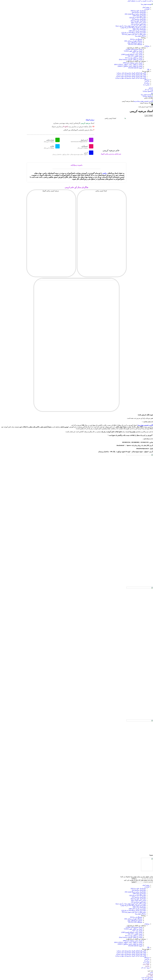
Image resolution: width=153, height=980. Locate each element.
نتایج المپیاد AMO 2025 (139, 15)
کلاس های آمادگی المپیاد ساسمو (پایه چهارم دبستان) (130, 78)
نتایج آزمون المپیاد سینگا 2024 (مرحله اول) (133, 32)
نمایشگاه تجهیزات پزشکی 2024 (133, 41)
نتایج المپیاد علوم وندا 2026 (138, 10)
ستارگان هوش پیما (140, 36)
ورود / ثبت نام (145, 967)
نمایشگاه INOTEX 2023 (135, 44)
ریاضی (104, 173)
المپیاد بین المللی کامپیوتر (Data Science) (130, 59)
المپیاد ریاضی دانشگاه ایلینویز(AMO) (131, 54)
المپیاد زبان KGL (137, 52)
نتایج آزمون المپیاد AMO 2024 (137, 31)
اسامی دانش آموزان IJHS (138, 22)
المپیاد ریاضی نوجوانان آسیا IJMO (132, 63)
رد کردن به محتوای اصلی (135, 1)
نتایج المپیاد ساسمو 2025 (139, 19)
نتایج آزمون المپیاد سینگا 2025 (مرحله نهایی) (133, 27)
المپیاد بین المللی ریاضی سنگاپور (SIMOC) (130, 66)
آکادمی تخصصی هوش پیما (145, 101)
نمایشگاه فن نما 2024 (136, 39)
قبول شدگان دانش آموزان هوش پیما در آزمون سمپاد (130, 26)
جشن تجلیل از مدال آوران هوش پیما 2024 (134, 34)
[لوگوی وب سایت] (147, 4)
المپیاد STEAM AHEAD (135, 68)
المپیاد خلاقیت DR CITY (135, 56)
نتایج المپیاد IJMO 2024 (139, 29)
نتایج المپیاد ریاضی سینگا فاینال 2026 (135, 14)
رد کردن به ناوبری (147, 1)
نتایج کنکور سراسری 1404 (138, 24)
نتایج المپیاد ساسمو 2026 (139, 12)
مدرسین (136, 101)
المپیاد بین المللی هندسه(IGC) (133, 58)
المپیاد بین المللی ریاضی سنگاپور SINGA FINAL (128, 64)
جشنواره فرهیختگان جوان (134, 42)
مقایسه (147, 966)
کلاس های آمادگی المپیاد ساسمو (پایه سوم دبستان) (131, 76)
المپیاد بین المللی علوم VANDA (133, 51)
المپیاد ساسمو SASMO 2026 (134, 49)
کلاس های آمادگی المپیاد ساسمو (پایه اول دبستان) (131, 73)
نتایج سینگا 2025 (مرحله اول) (137, 17)
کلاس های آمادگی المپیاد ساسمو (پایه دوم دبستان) (131, 74)
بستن (151, 972)
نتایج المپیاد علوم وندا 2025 (138, 21)
